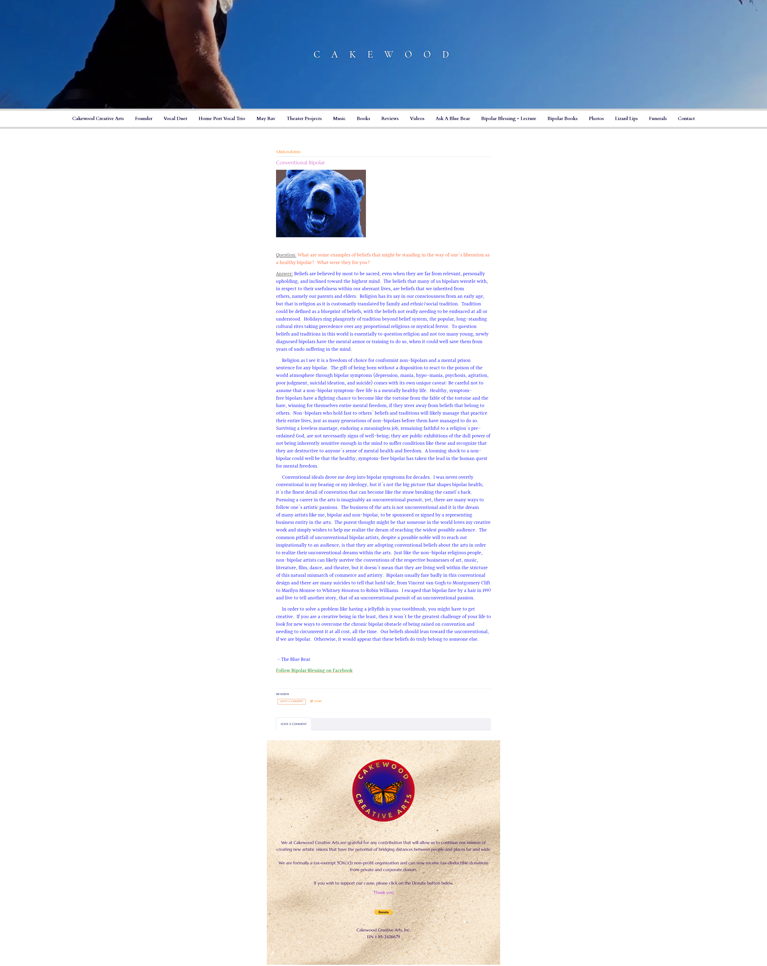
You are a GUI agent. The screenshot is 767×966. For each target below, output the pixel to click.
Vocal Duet (175, 118)
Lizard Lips (626, 118)
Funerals (658, 118)
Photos (596, 118)
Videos (417, 118)
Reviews (390, 118)
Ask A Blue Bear (453, 118)
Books (363, 118)
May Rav (265, 118)
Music (339, 118)
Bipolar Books (562, 118)
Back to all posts (289, 151)
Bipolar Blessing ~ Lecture (508, 118)
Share (318, 701)
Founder (143, 118)
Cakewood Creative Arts (98, 118)
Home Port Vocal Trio (222, 118)
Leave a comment (291, 701)
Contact (686, 118)
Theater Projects (304, 118)
